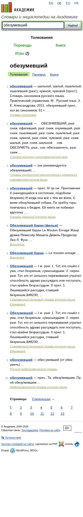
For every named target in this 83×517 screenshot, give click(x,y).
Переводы (23, 45)
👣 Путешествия (11, 437)
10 (32, 413)
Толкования (42, 38)
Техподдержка (29, 430)
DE (59, 3)
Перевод (38, 74)
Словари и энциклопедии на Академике (39, 17)
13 (62, 413)
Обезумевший (21, 266)
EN (51, 3)
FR (76, 3)
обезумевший (21, 86)
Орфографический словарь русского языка (38, 387)
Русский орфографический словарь (33, 369)
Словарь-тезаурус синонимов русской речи (39, 157)
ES (68, 3)
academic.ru (17, 7)
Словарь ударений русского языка (33, 217)
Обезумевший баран (27, 253)
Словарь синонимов (23, 115)
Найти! (73, 25)
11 (42, 413)
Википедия (17, 244)
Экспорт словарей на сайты (17, 444)
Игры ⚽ (22, 53)
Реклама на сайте (49, 430)
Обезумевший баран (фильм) (34, 225)
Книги (60, 45)
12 (52, 413)
